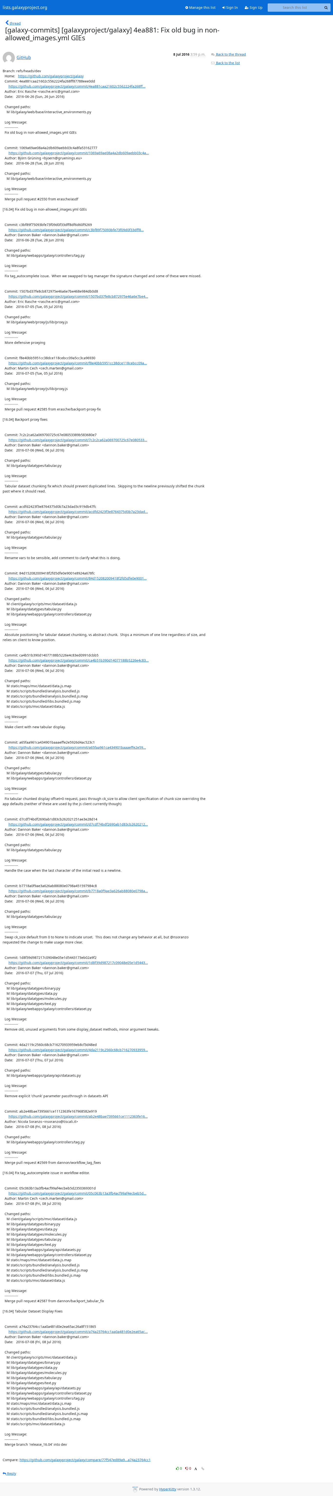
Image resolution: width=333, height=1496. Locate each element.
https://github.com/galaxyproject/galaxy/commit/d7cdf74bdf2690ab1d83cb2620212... (78, 824)
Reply (11, 1473)
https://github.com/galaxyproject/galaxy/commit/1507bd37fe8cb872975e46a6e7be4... (78, 296)
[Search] (326, 7)
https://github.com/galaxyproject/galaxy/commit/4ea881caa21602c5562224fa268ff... (77, 86)
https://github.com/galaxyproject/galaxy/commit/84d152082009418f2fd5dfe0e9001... (78, 578)
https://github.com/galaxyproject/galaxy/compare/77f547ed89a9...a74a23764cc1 (85, 1459)
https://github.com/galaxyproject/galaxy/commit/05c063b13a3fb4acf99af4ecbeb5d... (78, 1193)
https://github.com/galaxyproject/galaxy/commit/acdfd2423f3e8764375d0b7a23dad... (78, 511)
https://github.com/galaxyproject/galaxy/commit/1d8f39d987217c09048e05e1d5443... (78, 962)
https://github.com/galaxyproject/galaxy (51, 76)
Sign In (231, 7)
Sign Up (256, 7)
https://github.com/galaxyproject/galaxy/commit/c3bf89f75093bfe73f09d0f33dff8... (76, 229)
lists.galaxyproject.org (25, 7)
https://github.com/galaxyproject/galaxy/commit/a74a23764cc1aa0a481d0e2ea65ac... (78, 1331)
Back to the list (227, 63)
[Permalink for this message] (203, 1468)
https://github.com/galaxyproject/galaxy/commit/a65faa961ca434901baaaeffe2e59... (77, 747)
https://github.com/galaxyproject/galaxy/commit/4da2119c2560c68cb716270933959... (78, 1049)
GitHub (24, 57)
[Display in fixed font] (195, 1469)
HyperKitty (167, 1489)
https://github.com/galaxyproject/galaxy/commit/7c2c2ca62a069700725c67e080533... (78, 440)
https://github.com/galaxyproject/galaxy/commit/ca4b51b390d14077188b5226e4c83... (79, 660)
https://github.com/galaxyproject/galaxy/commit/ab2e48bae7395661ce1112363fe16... (78, 1116)
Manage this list (201, 7)
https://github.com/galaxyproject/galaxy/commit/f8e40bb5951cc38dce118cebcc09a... (78, 363)
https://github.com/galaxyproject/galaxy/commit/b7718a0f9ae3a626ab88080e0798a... (78, 891)
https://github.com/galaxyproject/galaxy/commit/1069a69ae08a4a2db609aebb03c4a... (79, 153)
